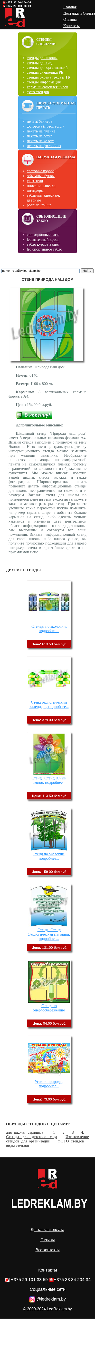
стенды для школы (42, 58)
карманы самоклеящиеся (47, 87)
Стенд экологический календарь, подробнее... (49, 704)
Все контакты (48, 1250)
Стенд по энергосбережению (49, 1008)
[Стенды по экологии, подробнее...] (49, 622)
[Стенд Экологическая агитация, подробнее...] (49, 925)
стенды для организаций (47, 67)
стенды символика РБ (45, 72)
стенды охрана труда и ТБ (48, 77)
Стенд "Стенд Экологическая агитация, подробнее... (49, 934)
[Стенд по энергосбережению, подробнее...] (49, 1001)
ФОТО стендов (70, 1141)
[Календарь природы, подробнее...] (49, 1077)
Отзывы (47, 1240)
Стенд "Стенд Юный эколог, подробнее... (48, 780)
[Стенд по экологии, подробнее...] (49, 850)
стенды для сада (40, 63)
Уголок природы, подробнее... (49, 1084)
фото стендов (38, 92)
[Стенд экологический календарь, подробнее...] (49, 698)
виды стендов (17, 1145)
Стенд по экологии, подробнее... (49, 856)
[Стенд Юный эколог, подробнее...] (49, 774)
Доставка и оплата (47, 1230)
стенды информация (44, 82)
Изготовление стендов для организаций (47, 1139)
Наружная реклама (55, 157)
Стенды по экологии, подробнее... (49, 628)
